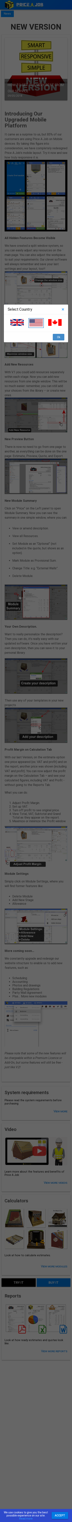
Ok (58, 337)
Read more (26, 1518)
